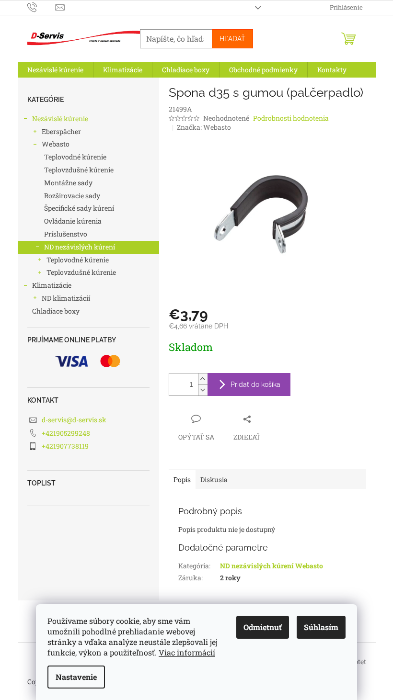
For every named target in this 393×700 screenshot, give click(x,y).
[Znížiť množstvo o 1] (203, 389)
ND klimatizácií (66, 298)
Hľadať (232, 39)
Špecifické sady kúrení (79, 208)
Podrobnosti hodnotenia (291, 118)
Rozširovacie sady (72, 195)
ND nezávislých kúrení (79, 246)
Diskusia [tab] (214, 479)
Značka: (204, 127)
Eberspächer (61, 131)
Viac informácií (187, 652)
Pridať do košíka (255, 384)
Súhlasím (321, 627)
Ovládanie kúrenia (73, 221)
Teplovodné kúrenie (75, 156)
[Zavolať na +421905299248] (41, 6)
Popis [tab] (182, 479)
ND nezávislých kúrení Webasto (271, 565)
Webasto (55, 143)
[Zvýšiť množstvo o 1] (203, 378)
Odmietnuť (262, 627)
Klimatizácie (51, 285)
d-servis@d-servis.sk (74, 419)
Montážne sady (68, 182)
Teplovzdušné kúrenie (79, 169)
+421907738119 (65, 446)
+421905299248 (66, 433)
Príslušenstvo (65, 233)
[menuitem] (55, 70)
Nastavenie (76, 677)
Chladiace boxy (56, 311)
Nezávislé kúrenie (60, 118)
